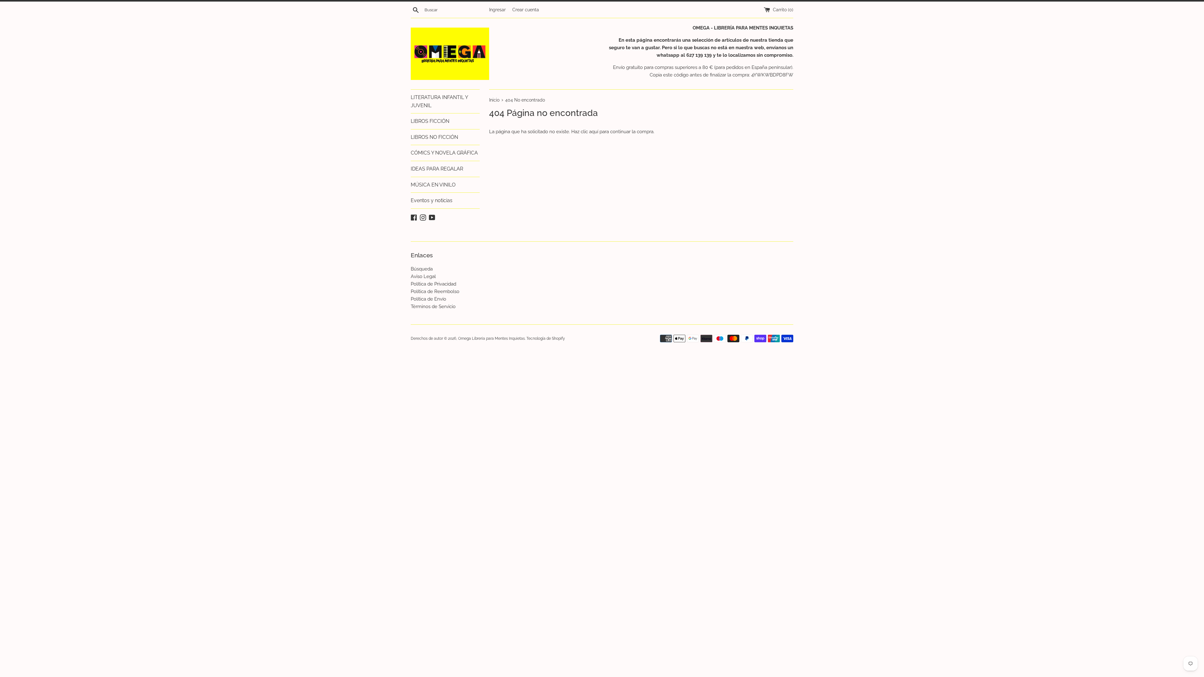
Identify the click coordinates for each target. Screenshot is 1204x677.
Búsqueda (422, 269)
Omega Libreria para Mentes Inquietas (491, 338)
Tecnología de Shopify (545, 338)
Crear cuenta (525, 9)
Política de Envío (428, 299)
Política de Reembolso (435, 291)
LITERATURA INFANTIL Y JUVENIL (439, 101)
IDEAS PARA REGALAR (437, 169)
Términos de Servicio (433, 306)
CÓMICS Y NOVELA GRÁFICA (444, 153)
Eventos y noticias (431, 200)
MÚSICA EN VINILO (433, 185)
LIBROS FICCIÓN (430, 121)
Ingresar (497, 9)
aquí (593, 131)
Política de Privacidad (433, 284)
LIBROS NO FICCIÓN (434, 137)
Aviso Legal (423, 276)
